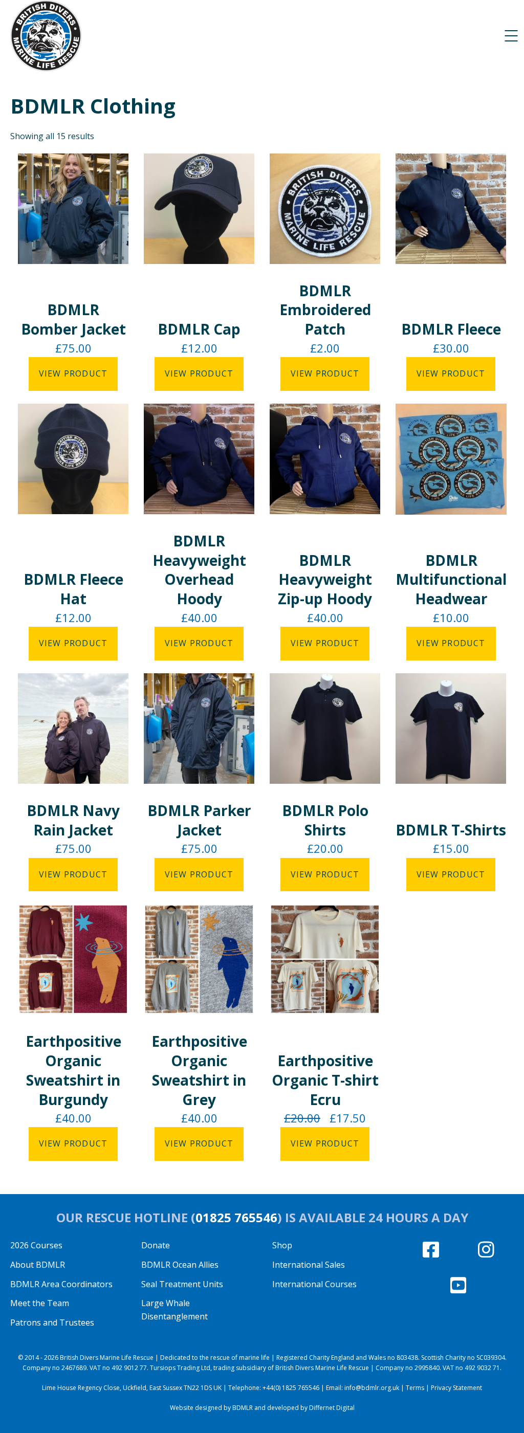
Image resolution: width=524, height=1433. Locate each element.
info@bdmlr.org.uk (371, 1387)
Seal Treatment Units (182, 1284)
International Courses (314, 1284)
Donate (155, 1245)
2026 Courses (36, 1245)
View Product (73, 373)
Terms (415, 1387)
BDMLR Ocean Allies (180, 1264)
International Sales (308, 1264)
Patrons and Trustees (52, 1322)
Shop (282, 1245)
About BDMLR (37, 1264)
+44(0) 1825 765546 (291, 1387)
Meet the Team (39, 1303)
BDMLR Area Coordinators (61, 1284)
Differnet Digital (332, 1407)
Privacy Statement (456, 1387)
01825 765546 (236, 1217)
